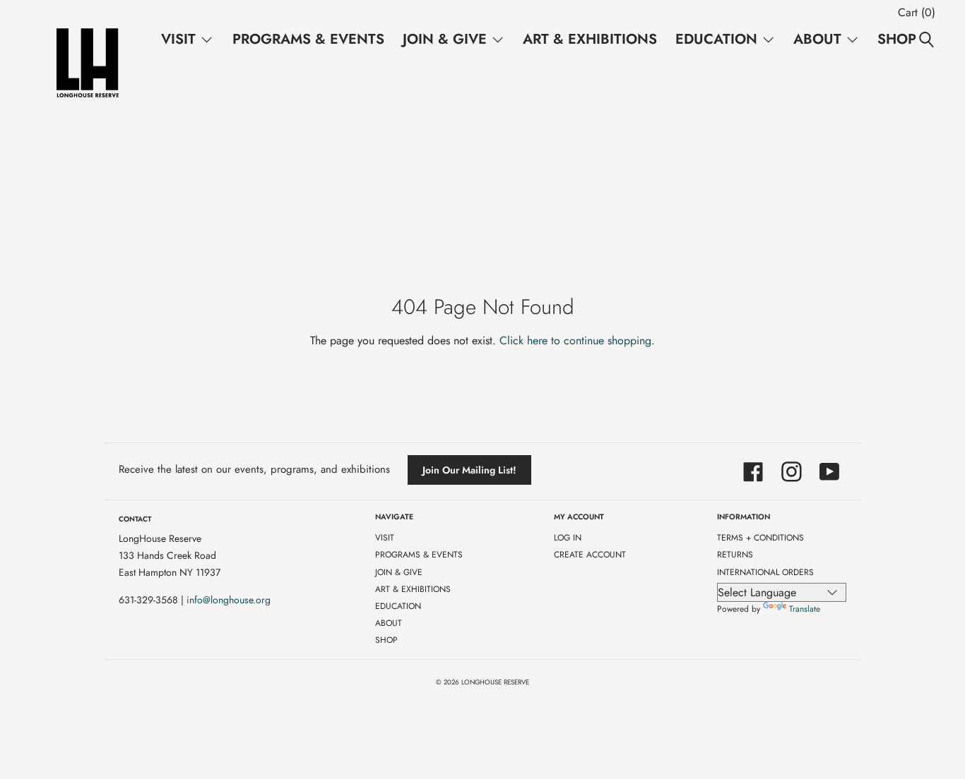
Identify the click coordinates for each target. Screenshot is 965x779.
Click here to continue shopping (575, 340)
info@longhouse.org (229, 600)
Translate (804, 609)
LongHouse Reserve (495, 682)
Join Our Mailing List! (469, 470)
